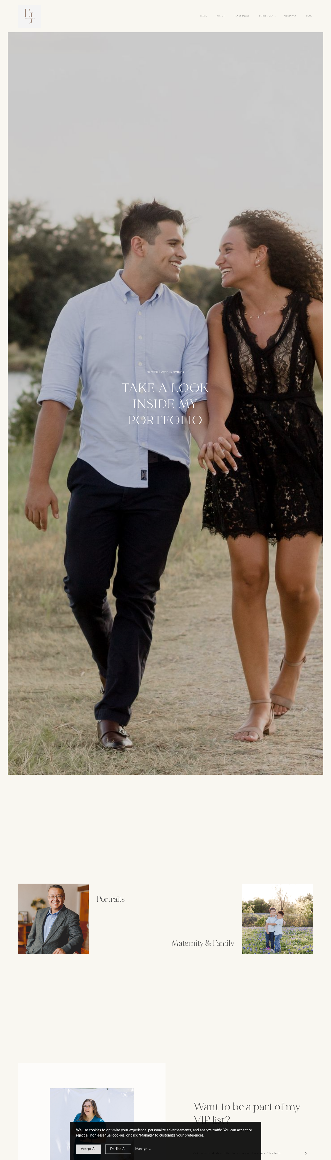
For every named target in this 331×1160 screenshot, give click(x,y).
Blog (309, 16)
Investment (242, 16)
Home (203, 16)
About (221, 16)
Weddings (290, 16)
